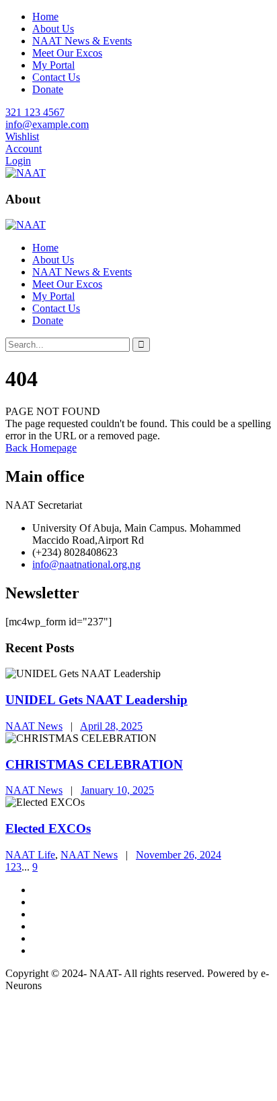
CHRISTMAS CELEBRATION (94, 764)
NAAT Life (30, 854)
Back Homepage (41, 447)
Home (45, 16)
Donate (47, 89)
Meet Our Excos (67, 53)
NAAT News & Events (82, 40)
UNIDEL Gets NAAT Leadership (96, 700)
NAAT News (34, 726)
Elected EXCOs (48, 828)
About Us (53, 28)
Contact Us (56, 77)
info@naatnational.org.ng (86, 564)
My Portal (53, 65)
